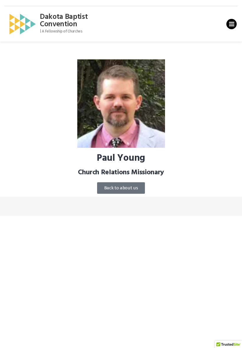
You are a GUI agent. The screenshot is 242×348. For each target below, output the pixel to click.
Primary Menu (231, 25)
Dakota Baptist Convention (64, 20)
